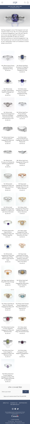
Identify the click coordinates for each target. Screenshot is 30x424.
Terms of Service (18, 421)
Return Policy (15, 404)
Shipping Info (23, 403)
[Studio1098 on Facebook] (15, 409)
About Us (6, 403)
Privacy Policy (11, 421)
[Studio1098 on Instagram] (12, 409)
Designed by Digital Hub (10, 422)
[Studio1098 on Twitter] (18, 409)
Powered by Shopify (20, 422)
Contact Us (13, 403)
